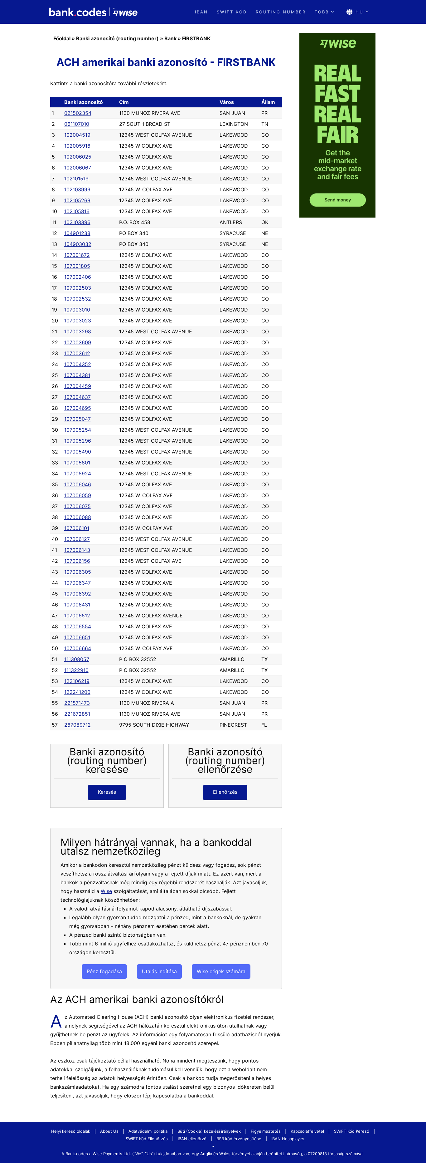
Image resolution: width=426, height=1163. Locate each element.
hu (360, 11)
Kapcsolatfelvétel (307, 1131)
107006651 (77, 637)
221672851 (77, 714)
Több (322, 11)
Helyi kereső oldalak (70, 1131)
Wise (106, 891)
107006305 (77, 572)
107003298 (77, 331)
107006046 (77, 484)
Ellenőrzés (225, 792)
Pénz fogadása (104, 971)
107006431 (77, 604)
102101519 (76, 178)
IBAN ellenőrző (192, 1138)
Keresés (107, 792)
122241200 (77, 692)
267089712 (77, 725)
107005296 (77, 441)
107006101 (76, 528)
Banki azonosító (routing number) (117, 38)
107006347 (77, 583)
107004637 (77, 397)
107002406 (77, 277)
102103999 (77, 189)
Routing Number (281, 11)
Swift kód (232, 11)
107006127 (77, 539)
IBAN (201, 11)
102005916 (77, 146)
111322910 (76, 670)
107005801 (77, 462)
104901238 (77, 233)
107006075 (77, 506)
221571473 (77, 703)
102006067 (77, 167)
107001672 (77, 255)
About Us (109, 1131)
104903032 (77, 244)
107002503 (77, 288)
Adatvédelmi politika (147, 1131)
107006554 (77, 626)
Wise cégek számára (221, 971)
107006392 (77, 594)
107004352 (77, 364)
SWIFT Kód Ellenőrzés (147, 1138)
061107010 (76, 124)
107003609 (77, 342)
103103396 (77, 222)
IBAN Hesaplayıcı (287, 1138)
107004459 (77, 386)
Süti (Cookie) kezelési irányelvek (209, 1131)
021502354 (77, 113)
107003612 (77, 353)
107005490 (77, 452)
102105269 (77, 200)
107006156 (77, 561)
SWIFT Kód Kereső (351, 1131)
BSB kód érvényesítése (238, 1138)
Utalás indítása (159, 971)
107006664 (77, 648)
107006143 (77, 550)
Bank (170, 38)
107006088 (77, 517)
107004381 (77, 375)
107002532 (77, 299)
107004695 (77, 408)
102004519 (77, 135)
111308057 (76, 659)
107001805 (77, 266)
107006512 (77, 615)
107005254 (77, 430)
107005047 (77, 419)
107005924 (77, 473)
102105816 (77, 211)
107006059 (77, 495)
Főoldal (61, 38)
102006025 (77, 157)
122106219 (77, 681)
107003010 (77, 310)
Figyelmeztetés (266, 1131)
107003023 (77, 320)
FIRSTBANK (196, 38)
